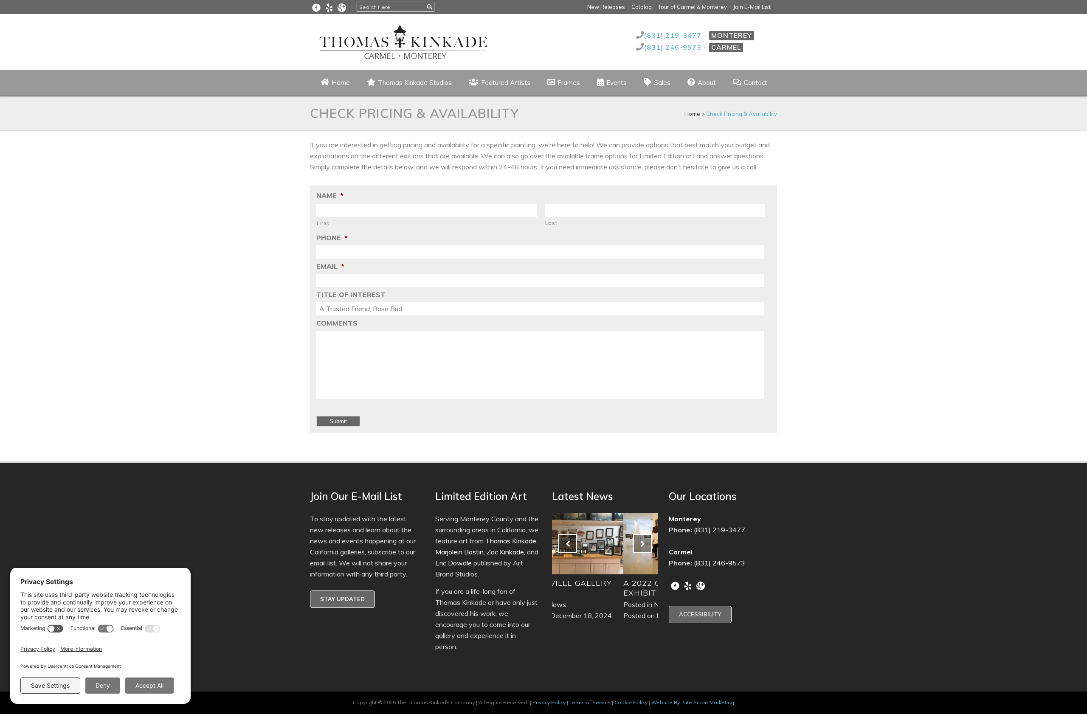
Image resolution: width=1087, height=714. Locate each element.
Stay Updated (342, 599)
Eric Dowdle (453, 563)
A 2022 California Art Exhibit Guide (602, 588)
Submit (338, 421)
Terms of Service (590, 702)
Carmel (726, 47)
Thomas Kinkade (510, 541)
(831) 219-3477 (674, 35)
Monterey (731, 35)
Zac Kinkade (505, 552)
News (592, 604)
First (323, 222)
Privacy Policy (549, 702)
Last (551, 222)
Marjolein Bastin (459, 552)
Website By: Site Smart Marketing (692, 702)
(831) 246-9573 (674, 47)
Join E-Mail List (752, 6)
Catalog (641, 6)
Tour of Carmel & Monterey (692, 6)
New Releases (606, 6)
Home (692, 113)
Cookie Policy (631, 702)
